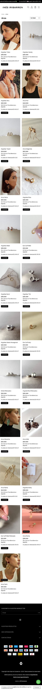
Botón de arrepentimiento (21, 677)
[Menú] (39, 7)
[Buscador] (28, 7)
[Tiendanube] (21, 681)
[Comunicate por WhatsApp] (38, 682)
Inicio (2, 14)
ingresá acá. (34, 675)
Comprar (26, 112)
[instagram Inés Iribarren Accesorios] (20, 620)
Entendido (36, 687)
